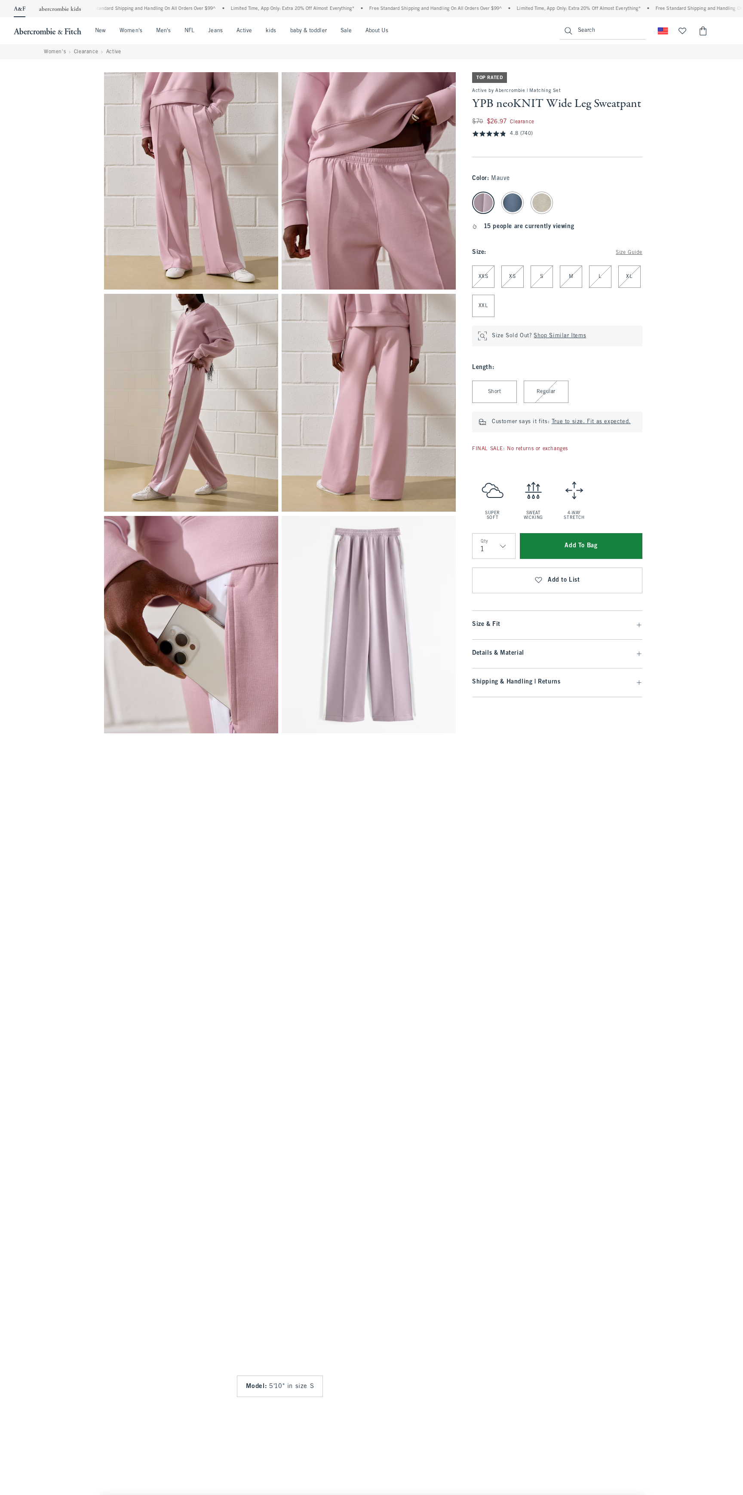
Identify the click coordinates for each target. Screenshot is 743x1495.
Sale (346, 31)
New (100, 31)
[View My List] (682, 31)
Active (244, 31)
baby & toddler (308, 31)
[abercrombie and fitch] (47, 31)
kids (271, 31)
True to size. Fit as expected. (591, 421)
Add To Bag (581, 546)
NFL (189, 31)
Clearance (86, 52)
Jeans (215, 31)
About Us (376, 31)
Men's (163, 31)
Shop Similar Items (560, 336)
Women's (131, 31)
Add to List (564, 580)
